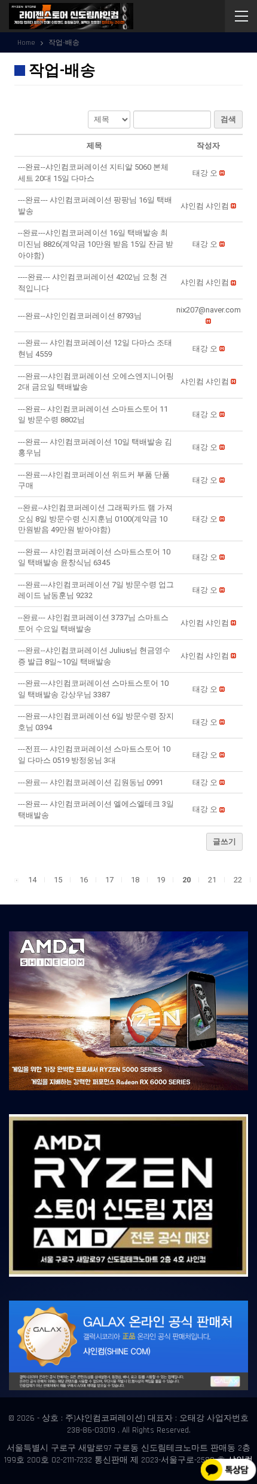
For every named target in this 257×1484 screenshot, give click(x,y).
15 (58, 879)
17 (109, 879)
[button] (205, 172)
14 (32, 879)
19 (161, 879)
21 (212, 879)
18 (135, 879)
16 (83, 879)
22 (238, 879)
